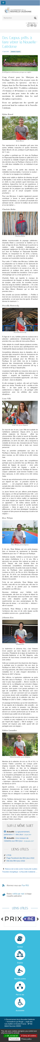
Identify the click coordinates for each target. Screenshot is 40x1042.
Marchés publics (20, 978)
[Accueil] (17, 9)
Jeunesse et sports (15, 51)
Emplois (20, 963)
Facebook (28, 25)
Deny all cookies (29, 1036)
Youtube (31, 25)
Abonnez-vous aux (18, 885)
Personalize (14, 1039)
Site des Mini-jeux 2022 (15, 860)
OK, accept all (12, 1036)
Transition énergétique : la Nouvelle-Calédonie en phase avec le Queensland (20, 871)
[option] (20, 919)
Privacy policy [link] (26, 1039)
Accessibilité (20, 1010)
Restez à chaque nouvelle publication (19, 895)
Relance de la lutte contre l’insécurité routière (20, 869)
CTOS (8, 855)
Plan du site (20, 994)
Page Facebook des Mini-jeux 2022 (20, 858)
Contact (20, 947)
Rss (35, 25)
